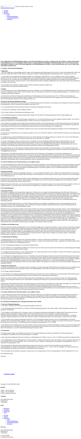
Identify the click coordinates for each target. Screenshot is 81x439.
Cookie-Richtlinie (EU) (13, 422)
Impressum (6, 408)
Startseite (6, 415)
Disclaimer (6, 410)
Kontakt (6, 416)
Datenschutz (7, 411)
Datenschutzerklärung (12, 421)
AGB (5, 412)
